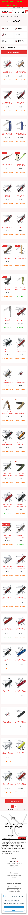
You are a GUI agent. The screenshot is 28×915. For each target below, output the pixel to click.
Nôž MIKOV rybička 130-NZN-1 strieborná (7, 320)
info (19, 834)
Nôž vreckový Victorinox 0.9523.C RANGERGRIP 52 (7, 103)
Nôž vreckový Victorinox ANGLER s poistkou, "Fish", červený (20, 382)
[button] (15, 11)
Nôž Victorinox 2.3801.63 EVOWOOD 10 (20, 72)
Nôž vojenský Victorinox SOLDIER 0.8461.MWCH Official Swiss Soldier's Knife (7, 475)
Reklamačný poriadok (14, 891)
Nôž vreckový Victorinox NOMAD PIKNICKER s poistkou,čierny (20, 599)
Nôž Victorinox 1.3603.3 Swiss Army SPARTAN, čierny (20, 506)
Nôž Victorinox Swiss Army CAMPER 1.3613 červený (7, 506)
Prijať (14, 907)
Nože (7, 16)
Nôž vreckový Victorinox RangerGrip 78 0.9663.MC (21, 227)
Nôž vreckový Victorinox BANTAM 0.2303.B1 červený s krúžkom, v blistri (7, 630)
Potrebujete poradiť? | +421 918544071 (14, 8)
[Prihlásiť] (19, 11)
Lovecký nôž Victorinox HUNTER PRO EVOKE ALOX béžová (20, 413)
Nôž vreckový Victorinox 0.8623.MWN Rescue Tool (20, 754)
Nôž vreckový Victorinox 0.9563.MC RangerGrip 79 (21, 103)
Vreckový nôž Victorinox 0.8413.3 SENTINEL (20, 723)
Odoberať (22, 838)
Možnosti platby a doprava (14, 889)
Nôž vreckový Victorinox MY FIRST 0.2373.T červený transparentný (20, 692)
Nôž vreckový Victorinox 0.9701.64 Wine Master (20, 258)
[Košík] (23, 11)
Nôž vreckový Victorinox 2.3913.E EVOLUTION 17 (7, 72)
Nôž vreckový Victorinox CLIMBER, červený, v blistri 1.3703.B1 (20, 785)
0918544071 (15, 877)
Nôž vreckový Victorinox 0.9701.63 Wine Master (7, 258)
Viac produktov (14, 801)
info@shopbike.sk (16, 875)
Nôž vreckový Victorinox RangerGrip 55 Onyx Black (7, 289)
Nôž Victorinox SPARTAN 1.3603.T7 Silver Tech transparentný (7, 754)
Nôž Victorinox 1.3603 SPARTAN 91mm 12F (7, 723)
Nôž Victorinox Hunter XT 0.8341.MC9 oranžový (20, 444)
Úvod (2, 16)
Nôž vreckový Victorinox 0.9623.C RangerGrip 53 (7, 227)
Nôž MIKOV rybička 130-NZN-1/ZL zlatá (20, 288)
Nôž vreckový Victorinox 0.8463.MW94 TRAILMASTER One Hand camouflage (20, 537)
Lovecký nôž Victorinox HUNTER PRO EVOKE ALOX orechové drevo (7, 413)
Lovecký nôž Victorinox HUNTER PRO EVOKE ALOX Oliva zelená (20, 475)
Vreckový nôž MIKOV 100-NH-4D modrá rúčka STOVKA (7, 134)
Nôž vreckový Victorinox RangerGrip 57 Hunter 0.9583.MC (21, 196)
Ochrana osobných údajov (14, 888)
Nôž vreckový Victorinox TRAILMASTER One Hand (7, 661)
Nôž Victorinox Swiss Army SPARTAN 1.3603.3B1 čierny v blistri (7, 692)
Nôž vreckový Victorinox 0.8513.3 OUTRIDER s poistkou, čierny (7, 444)
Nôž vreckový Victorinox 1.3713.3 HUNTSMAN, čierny (7, 351)
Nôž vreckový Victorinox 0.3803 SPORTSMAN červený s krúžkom (20, 630)
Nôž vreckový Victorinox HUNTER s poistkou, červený (20, 320)
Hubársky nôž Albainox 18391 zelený (21, 165)
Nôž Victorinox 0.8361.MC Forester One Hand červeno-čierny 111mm (7, 599)
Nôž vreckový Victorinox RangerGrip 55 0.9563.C (7, 196)
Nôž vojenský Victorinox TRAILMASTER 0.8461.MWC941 (7, 537)
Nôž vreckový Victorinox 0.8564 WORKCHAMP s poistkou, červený (21, 351)
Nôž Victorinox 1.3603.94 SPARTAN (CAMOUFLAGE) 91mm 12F (7, 785)
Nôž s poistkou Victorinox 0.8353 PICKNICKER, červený (20, 568)
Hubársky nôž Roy (7, 164)
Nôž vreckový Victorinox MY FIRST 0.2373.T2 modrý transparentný (20, 661)
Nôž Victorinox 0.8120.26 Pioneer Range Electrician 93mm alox (7, 568)
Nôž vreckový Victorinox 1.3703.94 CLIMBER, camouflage (7, 382)
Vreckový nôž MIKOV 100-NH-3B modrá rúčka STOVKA (20, 134)
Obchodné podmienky (14, 886)
